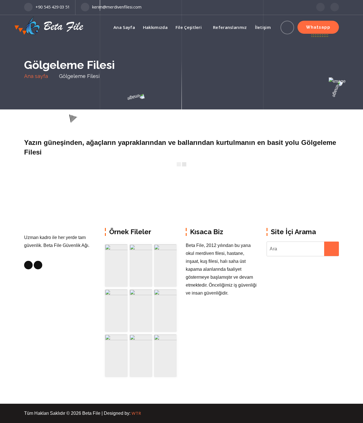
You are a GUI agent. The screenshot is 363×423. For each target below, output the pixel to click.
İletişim (263, 27)
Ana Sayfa (124, 27)
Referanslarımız (230, 27)
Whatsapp (318, 27)
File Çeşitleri (189, 27)
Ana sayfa (36, 76)
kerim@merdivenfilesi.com (117, 7)
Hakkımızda (155, 27)
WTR (136, 413)
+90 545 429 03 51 (52, 7)
